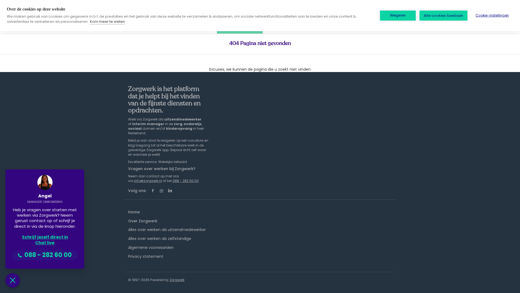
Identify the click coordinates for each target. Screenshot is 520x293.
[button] (12, 280)
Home (134, 212)
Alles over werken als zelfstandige (159, 238)
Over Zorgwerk (142, 221)
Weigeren (398, 15)
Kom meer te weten (107, 21)
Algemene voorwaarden (151, 247)
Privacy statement (145, 256)
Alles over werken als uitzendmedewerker (167, 229)
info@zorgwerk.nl (148, 180)
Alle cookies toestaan (443, 15)
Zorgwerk (177, 280)
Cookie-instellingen (492, 15)
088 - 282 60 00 (186, 180)
